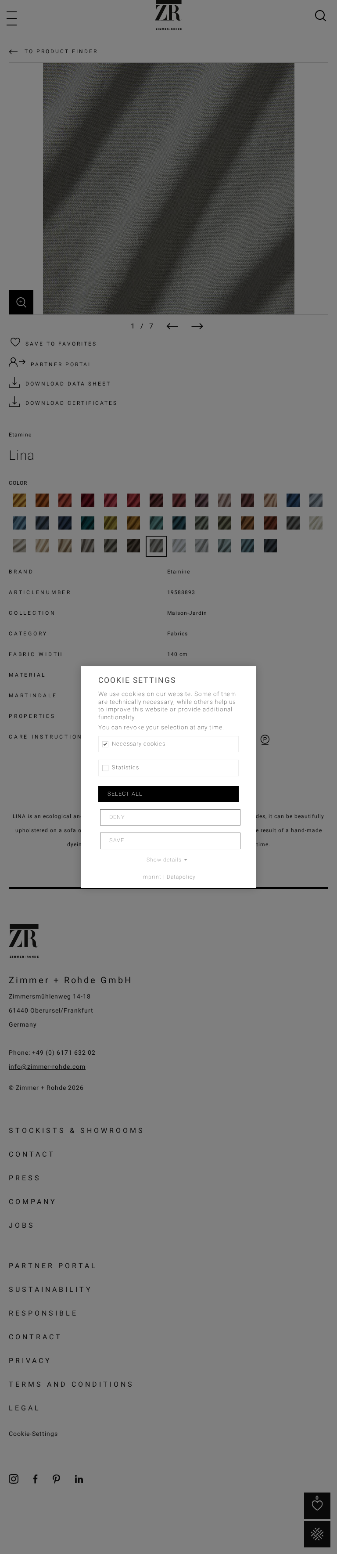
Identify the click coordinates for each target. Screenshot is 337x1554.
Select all (125, 794)
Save (116, 840)
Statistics (125, 768)
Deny (117, 817)
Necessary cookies (138, 744)
